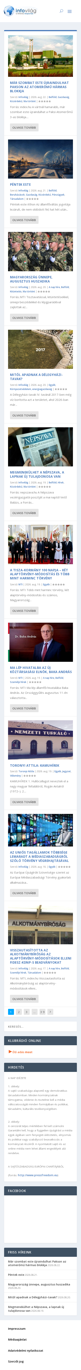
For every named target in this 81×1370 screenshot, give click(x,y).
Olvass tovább (24, 127)
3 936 (42, 1015)
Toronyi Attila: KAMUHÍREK (34, 765)
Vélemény (15, 775)
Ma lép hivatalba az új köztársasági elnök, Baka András (41, 670)
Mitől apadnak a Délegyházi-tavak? (36, 377)
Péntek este (20, 184)
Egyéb (52, 385)
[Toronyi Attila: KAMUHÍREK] (40, 739)
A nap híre (54, 287)
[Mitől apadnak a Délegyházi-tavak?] (40, 349)
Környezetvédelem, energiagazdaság (31, 389)
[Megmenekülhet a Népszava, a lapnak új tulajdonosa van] (40, 446)
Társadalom (17, 199)
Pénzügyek (58, 194)
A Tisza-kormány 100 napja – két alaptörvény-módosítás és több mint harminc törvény (40, 574)
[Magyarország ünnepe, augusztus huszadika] (40, 251)
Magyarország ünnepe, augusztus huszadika (31, 279)
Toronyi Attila (26, 771)
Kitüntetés (16, 291)
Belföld (53, 97)
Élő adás (20, 1052)
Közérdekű (16, 101)
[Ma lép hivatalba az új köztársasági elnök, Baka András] (40, 642)
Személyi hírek (18, 682)
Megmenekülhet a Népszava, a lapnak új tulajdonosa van (37, 474)
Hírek (61, 482)
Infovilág (23, 97)
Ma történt (30, 101)
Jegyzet (66, 771)
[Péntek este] (40, 159)
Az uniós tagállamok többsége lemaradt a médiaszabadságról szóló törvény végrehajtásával (39, 856)
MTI (20, 584)
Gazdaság (63, 97)
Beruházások (17, 194)
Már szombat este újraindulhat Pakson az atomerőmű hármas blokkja (39, 87)
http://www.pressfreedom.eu (38, 1175)
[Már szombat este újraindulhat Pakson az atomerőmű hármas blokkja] (40, 56)
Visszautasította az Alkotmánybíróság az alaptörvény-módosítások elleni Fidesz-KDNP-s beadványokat (41, 956)
